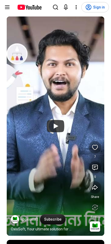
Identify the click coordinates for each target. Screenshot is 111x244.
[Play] (55, 126)
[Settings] (76, 7)
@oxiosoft (29, 219)
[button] (15, 219)
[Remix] (95, 207)
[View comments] (95, 167)
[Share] (95, 187)
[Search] (55, 7)
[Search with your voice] (66, 7)
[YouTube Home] (29, 7)
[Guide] (7, 7)
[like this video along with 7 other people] (95, 147)
